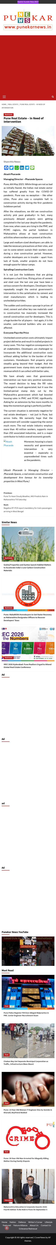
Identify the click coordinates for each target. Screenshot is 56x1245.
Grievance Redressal (28, 1228)
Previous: (26, 496)
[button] (4, 96)
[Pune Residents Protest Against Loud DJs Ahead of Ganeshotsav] (28, 951)
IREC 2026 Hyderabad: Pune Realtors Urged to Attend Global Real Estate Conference (27, 666)
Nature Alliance (20, 1225)
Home (4, 1222)
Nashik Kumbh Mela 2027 (28, 2)
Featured (7, 1225)
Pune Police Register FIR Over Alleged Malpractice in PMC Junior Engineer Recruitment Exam (26, 1014)
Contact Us (46, 1225)
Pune (6, 1006)
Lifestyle (48, 1222)
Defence (22, 1222)
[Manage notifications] (7, 1228)
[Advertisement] (28, 64)
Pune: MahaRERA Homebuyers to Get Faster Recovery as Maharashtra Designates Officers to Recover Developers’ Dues (28, 617)
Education (8, 1200)
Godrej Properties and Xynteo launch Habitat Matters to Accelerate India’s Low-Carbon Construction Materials (27, 567)
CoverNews (40, 1237)
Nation (13, 1222)
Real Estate (8, 115)
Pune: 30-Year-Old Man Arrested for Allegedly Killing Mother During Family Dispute (26, 1160)
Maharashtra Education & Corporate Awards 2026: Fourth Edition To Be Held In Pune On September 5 (25, 1208)
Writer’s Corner (35, 1222)
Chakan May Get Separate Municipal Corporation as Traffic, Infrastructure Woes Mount (26, 1062)
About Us (34, 1225)
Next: (28, 508)
